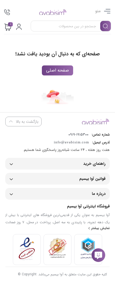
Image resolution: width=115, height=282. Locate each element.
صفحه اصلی (57, 70)
